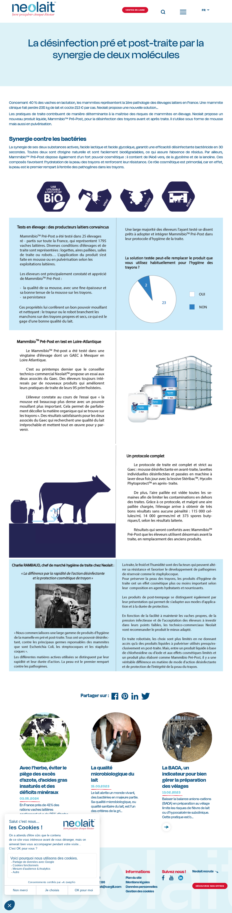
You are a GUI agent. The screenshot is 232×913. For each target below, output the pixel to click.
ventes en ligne (135, 10)
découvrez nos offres (210, 886)
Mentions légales (138, 882)
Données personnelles (141, 887)
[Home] (34, 12)
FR (204, 10)
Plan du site (134, 877)
